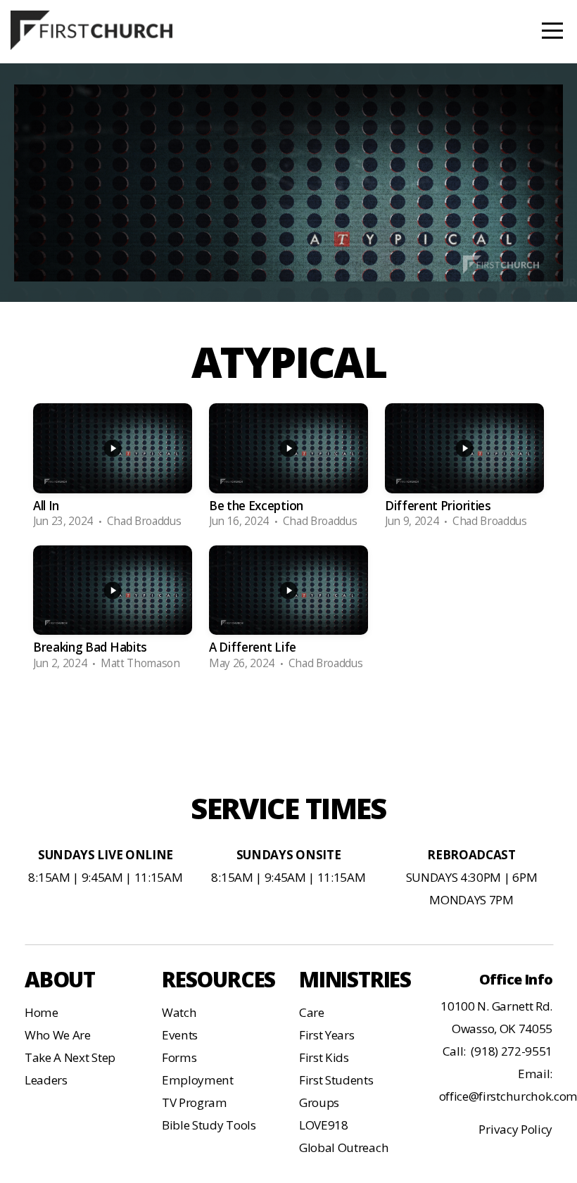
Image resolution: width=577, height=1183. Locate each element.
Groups (319, 1102)
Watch (179, 1012)
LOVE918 (323, 1125)
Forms (179, 1057)
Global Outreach (343, 1147)
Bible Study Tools (209, 1125)
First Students (336, 1080)
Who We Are (58, 1035)
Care (311, 1012)
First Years (326, 1035)
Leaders (46, 1080)
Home (41, 1012)
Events (180, 1035)
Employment (198, 1080)
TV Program (194, 1102)
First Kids (324, 1057)
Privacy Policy (515, 1129)
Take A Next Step (70, 1057)
